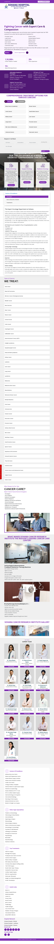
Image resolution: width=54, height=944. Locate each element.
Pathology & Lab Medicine (11, 831)
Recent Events (8, 900)
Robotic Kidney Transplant (11, 859)
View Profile (11, 666)
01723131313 (7, 1)
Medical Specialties (9, 894)
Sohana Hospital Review (10, 892)
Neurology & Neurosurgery (11, 798)
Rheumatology (8, 821)
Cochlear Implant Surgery (11, 872)
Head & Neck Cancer (34, 111)
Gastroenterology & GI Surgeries (12, 794)
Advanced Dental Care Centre (12, 801)
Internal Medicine (9, 817)
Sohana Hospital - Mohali (10, 921)
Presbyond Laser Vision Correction (13, 855)
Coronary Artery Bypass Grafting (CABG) (14, 863)
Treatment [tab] (20, 101)
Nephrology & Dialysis (10, 819)
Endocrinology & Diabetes (11, 823)
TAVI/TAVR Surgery (9, 865)
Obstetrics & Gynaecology (11, 788)
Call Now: (43, 1)
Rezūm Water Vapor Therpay (12, 867)
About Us (7, 890)
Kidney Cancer (8, 116)
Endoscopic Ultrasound (10, 876)
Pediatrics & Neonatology (11, 812)
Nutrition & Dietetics (10, 841)
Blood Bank (7, 837)
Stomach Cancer (33, 127)
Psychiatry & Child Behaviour (11, 829)
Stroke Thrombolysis (10, 880)
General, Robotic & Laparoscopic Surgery (14, 786)
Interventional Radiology (10, 796)
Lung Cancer (8, 121)
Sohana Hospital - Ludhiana (11, 923)
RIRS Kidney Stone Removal (11, 861)
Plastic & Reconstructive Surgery (12, 825)
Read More (11, 185)
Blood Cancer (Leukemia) (11, 106)
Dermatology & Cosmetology (12, 827)
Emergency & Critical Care (11, 833)
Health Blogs (8, 904)
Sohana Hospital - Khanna (10, 925)
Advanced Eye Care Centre (11, 774)
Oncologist (9, 196)
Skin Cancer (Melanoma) (11, 127)
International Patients (10, 912)
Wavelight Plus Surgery (10, 853)
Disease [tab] (8, 101)
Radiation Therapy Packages (11, 910)
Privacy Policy (8, 898)
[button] (6, 502)
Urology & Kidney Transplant (11, 784)
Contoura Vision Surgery (10, 857)
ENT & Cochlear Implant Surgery (12, 792)
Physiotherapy (8, 835)
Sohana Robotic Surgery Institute (12, 778)
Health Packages (9, 906)
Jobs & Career (8, 902)
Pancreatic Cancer (33, 132)
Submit (43, 151)
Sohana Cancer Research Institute (13, 780)
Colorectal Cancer (9, 132)
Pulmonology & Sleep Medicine (12, 814)
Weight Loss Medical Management (13, 878)
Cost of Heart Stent (9, 908)
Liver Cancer (32, 116)
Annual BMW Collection (10, 914)
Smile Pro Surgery (9, 851)
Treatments (9, 202)
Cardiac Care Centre (9, 782)
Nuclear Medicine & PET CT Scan (12, 790)
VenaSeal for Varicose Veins (11, 870)
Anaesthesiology (9, 839)
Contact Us (7, 896)
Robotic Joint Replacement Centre (13, 776)
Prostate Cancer (33, 121)
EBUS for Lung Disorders (11, 874)
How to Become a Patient (13, 199)
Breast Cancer (32, 106)
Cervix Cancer (8, 111)
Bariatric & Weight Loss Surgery (12, 803)
